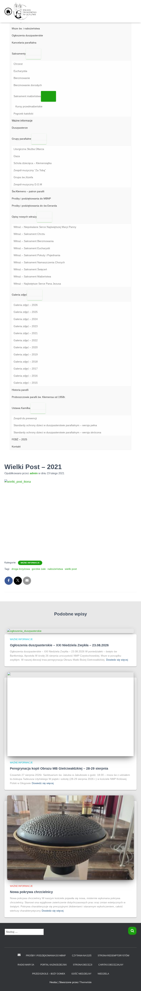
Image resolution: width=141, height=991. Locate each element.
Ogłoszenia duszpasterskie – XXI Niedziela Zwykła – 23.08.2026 (59, 645)
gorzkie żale (39, 568)
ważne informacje (30, 563)
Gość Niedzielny (81, 973)
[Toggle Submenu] (33, 53)
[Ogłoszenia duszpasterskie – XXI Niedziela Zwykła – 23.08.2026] (24, 630)
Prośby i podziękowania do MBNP (46, 955)
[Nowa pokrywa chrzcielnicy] (70, 837)
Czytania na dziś (81, 955)
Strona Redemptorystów (113, 955)
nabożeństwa (55, 568)
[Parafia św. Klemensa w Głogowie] (22, 11)
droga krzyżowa (21, 568)
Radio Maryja (26, 964)
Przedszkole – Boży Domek (48, 973)
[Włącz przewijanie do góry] (133, 983)
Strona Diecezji (82, 964)
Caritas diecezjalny (110, 964)
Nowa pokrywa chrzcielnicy (31, 892)
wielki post (71, 568)
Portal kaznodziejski (53, 964)
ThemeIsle (85, 982)
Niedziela (103, 973)
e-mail (19, 955)
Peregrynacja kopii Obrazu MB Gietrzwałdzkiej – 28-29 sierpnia (59, 768)
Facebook (12, 955)
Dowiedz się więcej (117, 659)
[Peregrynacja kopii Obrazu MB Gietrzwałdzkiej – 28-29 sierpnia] (70, 714)
